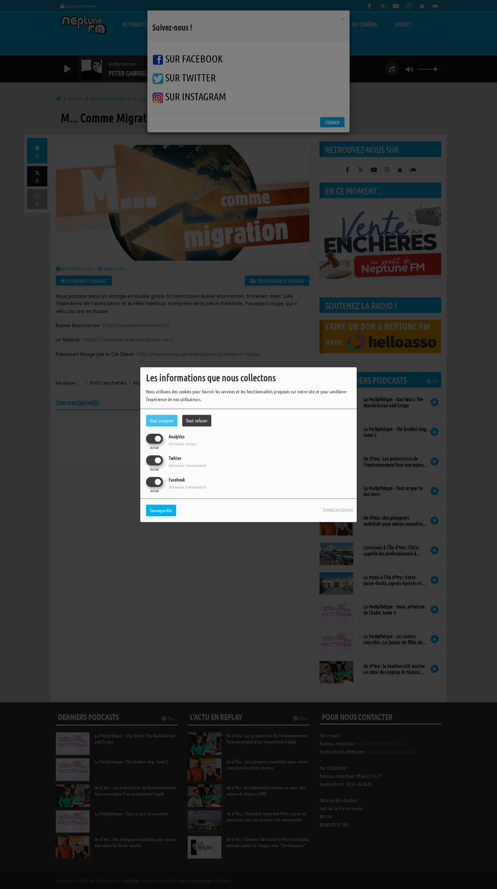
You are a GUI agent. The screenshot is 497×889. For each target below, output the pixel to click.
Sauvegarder (161, 510)
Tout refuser (197, 420)
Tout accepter (162, 420)
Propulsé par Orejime (338, 509)
